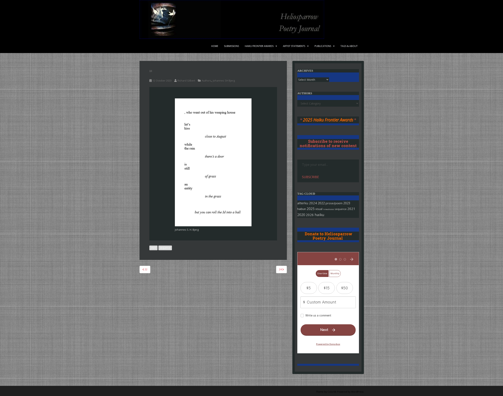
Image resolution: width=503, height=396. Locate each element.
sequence (165, 247)
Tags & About (349, 46)
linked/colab (328, 209)
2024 (313, 203)
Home (214, 46)
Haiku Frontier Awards (259, 46)
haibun (301, 209)
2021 (351, 208)
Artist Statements (294, 46)
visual (318, 209)
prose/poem (334, 203)
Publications (323, 46)
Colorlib (332, 391)
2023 (153, 247)
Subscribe (310, 177)
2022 (321, 203)
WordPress (357, 391)
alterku (302, 203)
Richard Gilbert (186, 80)
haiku (319, 214)
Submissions (231, 46)
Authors (206, 80)
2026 (310, 215)
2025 (311, 208)
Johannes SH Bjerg (224, 80)
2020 (301, 214)
